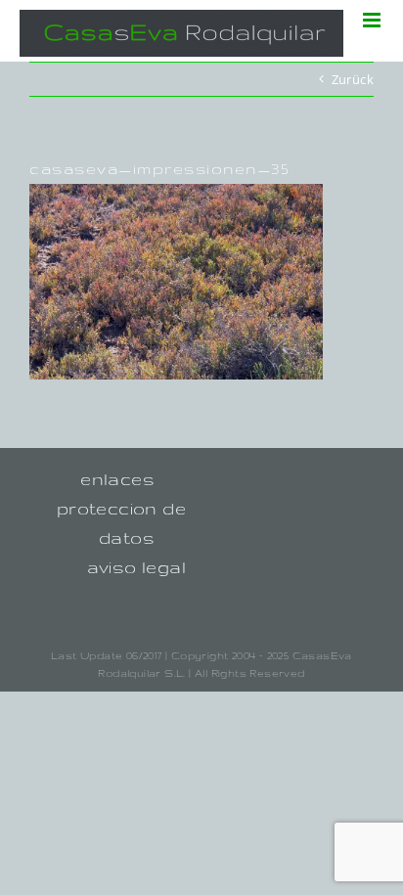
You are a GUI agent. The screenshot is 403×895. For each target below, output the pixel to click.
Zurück (353, 79)
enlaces (117, 479)
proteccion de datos (121, 523)
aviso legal (136, 567)
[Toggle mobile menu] (373, 20)
